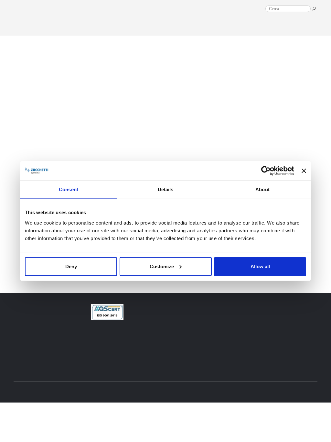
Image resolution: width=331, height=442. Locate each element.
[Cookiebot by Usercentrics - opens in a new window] (266, 171)
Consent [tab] (68, 189)
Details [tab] (166, 189)
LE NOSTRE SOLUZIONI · (247, 33)
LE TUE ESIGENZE (296, 33)
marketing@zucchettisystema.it (152, 336)
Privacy (176, 389)
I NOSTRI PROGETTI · (191, 33)
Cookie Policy (198, 389)
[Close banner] (304, 171)
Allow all (260, 266)
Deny (71, 266)
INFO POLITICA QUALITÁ (144, 347)
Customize (162, 266)
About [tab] (262, 189)
